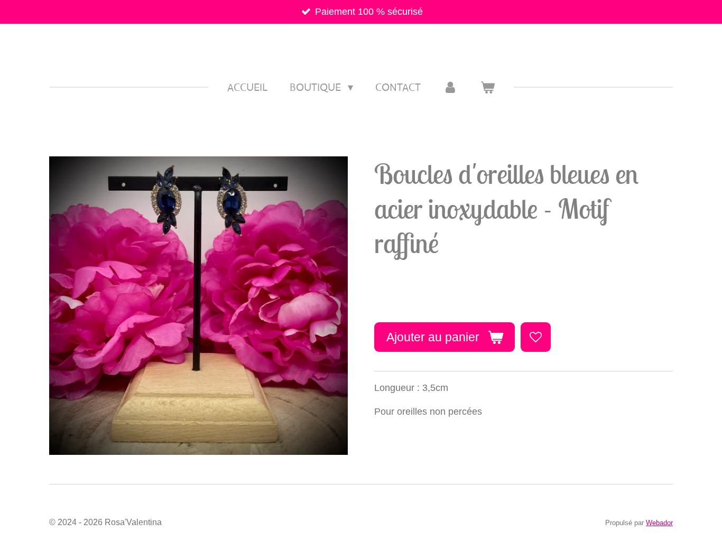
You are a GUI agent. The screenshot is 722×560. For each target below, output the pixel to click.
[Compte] (450, 88)
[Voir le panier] (487, 88)
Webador (659, 523)
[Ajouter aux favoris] (535, 337)
